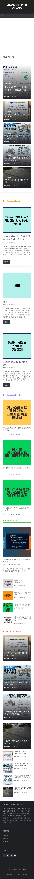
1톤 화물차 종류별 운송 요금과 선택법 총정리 (22, 764)
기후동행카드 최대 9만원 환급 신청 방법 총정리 (22, 752)
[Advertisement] (17, 37)
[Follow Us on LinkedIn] (15, 855)
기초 (4, 835)
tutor (5, 434)
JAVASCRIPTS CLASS (17, 6)
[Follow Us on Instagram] (11, 855)
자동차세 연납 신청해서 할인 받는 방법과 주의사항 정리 (16, 90)
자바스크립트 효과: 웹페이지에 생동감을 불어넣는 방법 (22, 618)
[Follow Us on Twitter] (7, 855)
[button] (31, 16)
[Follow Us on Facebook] (4, 855)
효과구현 (5, 841)
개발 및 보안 (8, 83)
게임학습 (5, 838)
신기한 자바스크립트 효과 (22, 605)
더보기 (6, 262)
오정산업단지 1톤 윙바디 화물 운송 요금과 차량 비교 (22, 776)
